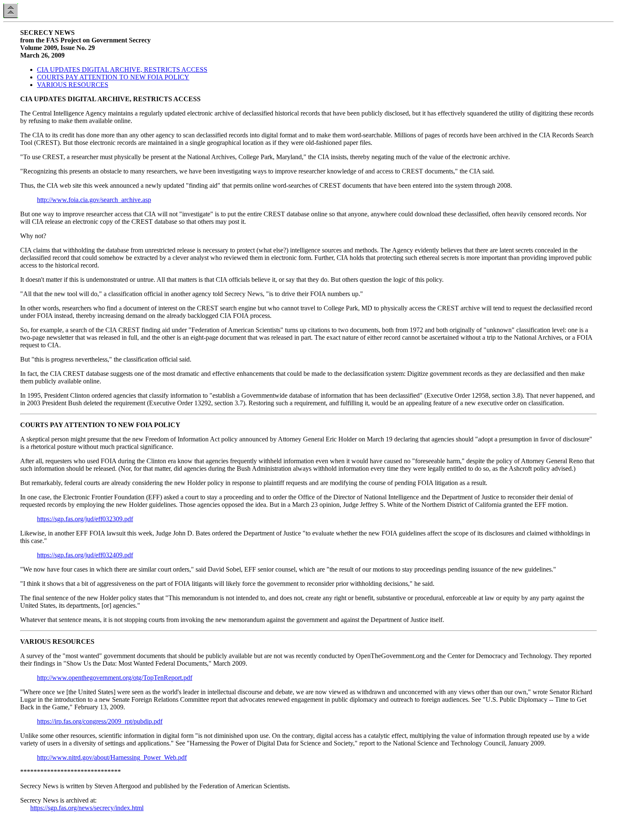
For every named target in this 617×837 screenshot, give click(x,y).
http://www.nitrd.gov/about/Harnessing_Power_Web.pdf (112, 757)
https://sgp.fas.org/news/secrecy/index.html (87, 807)
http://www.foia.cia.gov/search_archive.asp (94, 199)
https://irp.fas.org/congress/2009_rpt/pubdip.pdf (99, 721)
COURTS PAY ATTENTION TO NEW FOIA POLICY (113, 77)
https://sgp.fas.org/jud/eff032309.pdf (85, 518)
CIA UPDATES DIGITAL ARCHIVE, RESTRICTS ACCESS (122, 69)
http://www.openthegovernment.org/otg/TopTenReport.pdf (114, 677)
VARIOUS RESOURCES (72, 84)
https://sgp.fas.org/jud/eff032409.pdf (85, 555)
